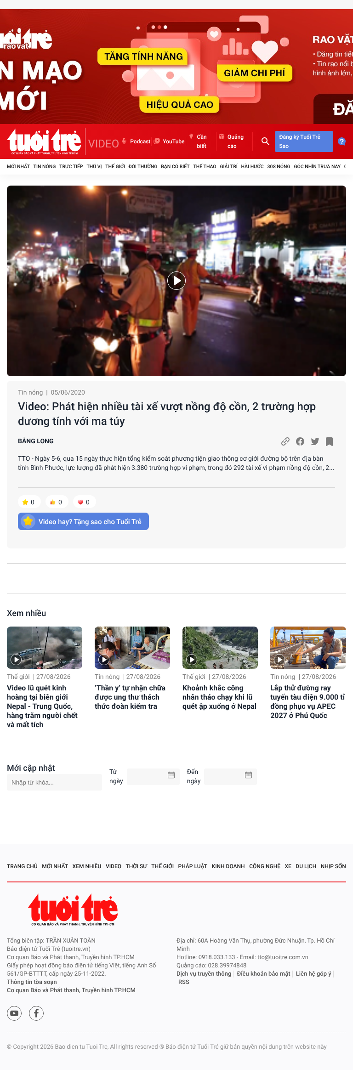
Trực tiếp (71, 166)
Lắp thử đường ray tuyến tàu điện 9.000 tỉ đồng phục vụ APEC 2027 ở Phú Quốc (307, 702)
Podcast (140, 141)
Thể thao (204, 166)
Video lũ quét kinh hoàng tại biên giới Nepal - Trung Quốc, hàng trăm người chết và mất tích (42, 706)
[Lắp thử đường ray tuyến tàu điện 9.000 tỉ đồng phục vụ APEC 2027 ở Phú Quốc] (308, 648)
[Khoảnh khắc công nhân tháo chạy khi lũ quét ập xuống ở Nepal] (220, 648)
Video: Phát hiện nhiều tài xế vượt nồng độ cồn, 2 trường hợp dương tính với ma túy (167, 414)
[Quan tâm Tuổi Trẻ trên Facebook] (36, 1013)
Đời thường (143, 166)
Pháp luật (193, 866)
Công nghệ (264, 866)
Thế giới (115, 166)
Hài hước (252, 166)
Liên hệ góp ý (313, 974)
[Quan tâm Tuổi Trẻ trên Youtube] (14, 1013)
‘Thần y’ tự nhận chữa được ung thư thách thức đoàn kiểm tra (130, 697)
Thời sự (136, 866)
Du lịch (306, 866)
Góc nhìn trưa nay (317, 166)
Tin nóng (45, 166)
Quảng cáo (236, 141)
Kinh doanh (228, 866)
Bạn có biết (175, 166)
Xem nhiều (26, 613)
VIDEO (104, 143)
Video (113, 866)
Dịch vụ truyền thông (203, 974)
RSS (183, 982)
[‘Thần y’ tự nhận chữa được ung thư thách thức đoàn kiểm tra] (132, 648)
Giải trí (228, 166)
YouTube (173, 141)
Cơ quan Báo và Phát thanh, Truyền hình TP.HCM (71, 990)
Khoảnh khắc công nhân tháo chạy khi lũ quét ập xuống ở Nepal (219, 697)
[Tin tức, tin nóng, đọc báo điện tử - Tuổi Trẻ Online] (46, 141)
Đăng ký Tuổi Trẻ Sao (299, 141)
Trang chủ (22, 866)
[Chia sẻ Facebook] (300, 441)
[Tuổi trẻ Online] (74, 909)
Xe (288, 866)
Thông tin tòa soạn (32, 982)
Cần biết (202, 141)
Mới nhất (18, 166)
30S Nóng (278, 166)
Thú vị (94, 166)
